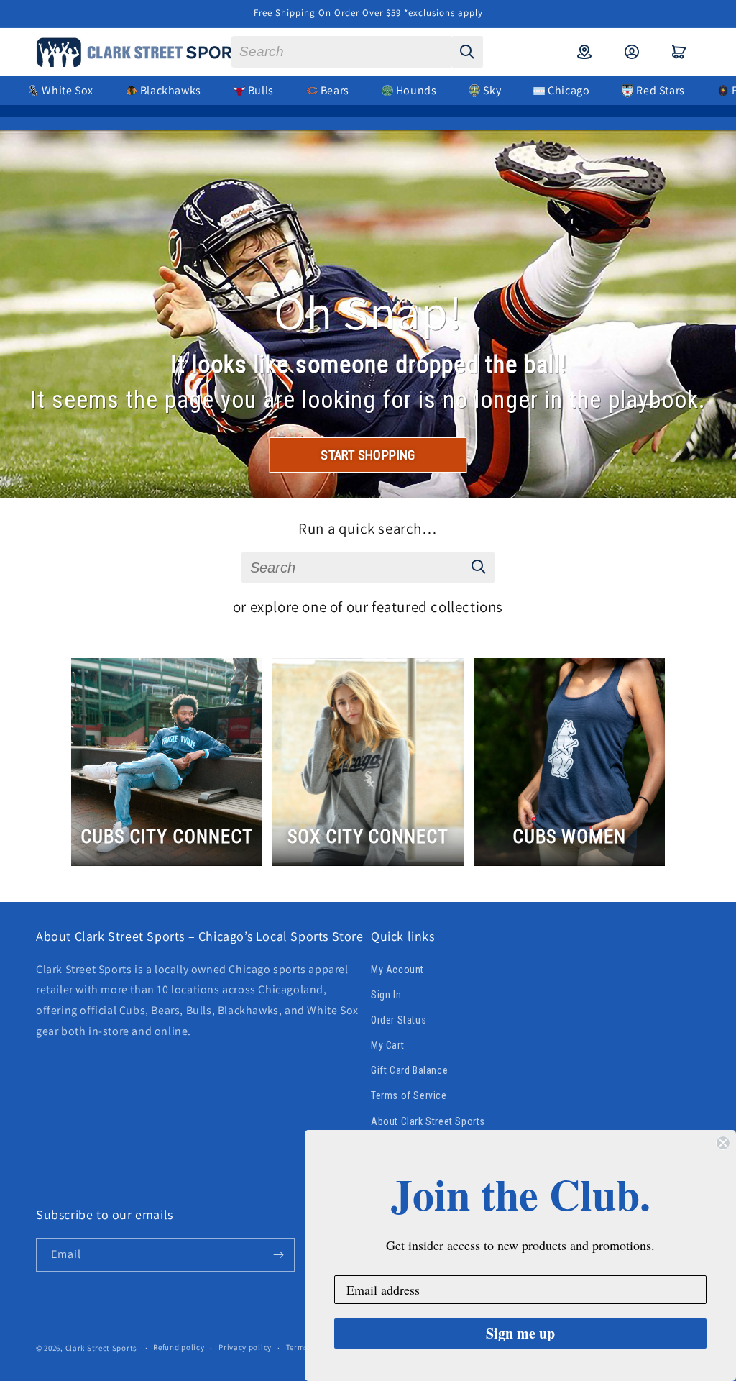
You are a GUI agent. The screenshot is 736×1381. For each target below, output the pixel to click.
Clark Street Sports (101, 1348)
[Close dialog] (723, 1143)
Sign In (386, 995)
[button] (679, 52)
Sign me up (520, 1333)
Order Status (398, 1020)
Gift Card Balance (409, 1070)
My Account (397, 969)
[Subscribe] (278, 1255)
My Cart (387, 1045)
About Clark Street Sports (428, 1121)
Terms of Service (409, 1095)
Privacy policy (245, 1347)
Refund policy (178, 1347)
